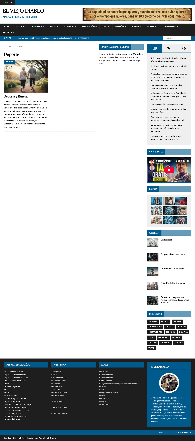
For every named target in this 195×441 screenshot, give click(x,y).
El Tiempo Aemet (58, 380)
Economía (170, 26)
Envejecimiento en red (108, 392)
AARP (101, 389)
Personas (170, 332)
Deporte (177, 321)
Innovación (88, 26)
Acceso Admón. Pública (13, 371)
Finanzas (37, 26)
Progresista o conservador (173, 254)
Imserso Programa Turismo (15, 398)
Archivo (165, 321)
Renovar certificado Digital (15, 407)
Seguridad (163, 337)
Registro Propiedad (12, 401)
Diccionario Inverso (59, 392)
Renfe (54, 374)
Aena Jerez (56, 371)
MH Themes (51, 438)
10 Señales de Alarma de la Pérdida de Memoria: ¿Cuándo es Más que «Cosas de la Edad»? (168, 96)
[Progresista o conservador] (152, 257)
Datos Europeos (10, 395)
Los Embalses (57, 386)
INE (5, 389)
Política (183, 332)
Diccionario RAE (57, 395)
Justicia (169, 326)
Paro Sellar (8, 392)
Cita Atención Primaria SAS (15, 380)
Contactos (7, 2)
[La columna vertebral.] (156, 201)
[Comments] (184, 48)
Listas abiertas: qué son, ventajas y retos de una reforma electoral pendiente (167, 128)
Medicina (181, 326)
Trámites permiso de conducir (16, 410)
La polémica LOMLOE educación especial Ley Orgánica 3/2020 (166, 138)
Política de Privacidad (183, 432)
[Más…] (16, 126)
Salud (53, 26)
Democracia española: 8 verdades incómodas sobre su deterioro (166, 87)
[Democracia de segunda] (152, 271)
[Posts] (154, 48)
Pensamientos (155, 332)
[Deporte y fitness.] (26, 76)
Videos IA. (152, 26)
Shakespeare (57, 401)
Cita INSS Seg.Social (12, 386)
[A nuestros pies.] (156, 210)
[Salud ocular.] (181, 210)
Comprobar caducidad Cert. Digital (18, 404)
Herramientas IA (106, 374)
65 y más (102, 386)
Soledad (152, 342)
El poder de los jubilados (173, 283)
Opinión (119, 26)
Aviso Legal (163, 432)
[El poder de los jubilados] (152, 286)
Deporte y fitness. (16, 96)
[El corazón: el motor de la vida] (181, 220)
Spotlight (166, 342)
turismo (179, 342)
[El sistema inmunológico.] (169, 210)
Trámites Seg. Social (12, 413)
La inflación (166, 239)
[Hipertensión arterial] (169, 220)
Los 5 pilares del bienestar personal (167, 104)
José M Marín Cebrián (60, 407)
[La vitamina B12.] (181, 201)
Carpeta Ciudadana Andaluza (16, 377)
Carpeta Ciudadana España (15, 374)
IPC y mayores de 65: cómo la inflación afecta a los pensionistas (168, 60)
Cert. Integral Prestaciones (15, 416)
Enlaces (7, 32)
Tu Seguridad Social (12, 419)
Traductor (55, 389)
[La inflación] (152, 242)
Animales (152, 321)
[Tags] (169, 48)
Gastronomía (155, 326)
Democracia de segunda (172, 268)
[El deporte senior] (156, 220)
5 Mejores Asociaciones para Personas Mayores (119, 383)
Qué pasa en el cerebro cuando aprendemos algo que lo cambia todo (168, 118)
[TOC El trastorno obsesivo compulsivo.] (169, 201)
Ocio (104, 26)
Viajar (151, 348)
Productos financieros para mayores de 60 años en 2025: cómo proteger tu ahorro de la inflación (169, 77)
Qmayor (102, 401)
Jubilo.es (102, 395)
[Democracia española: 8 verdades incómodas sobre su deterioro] (152, 300)
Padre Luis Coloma (59, 413)
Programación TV (58, 377)
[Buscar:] (177, 38)
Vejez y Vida (104, 404)
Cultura (19, 26)
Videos (135, 26)
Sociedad (69, 26)
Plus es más (104, 398)
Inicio (6, 26)
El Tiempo (55, 383)
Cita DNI (7, 383)
